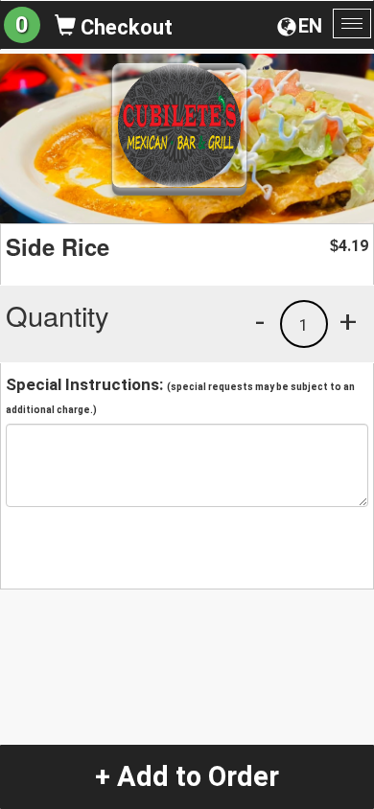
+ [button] (348, 321)
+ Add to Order (187, 776)
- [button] (260, 321)
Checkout (124, 27)
